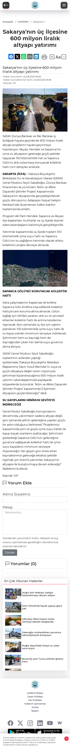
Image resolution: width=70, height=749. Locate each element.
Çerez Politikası (35, 696)
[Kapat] (67, 738)
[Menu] (64, 5)
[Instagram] (30, 723)
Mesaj (7, 507)
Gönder (10, 552)
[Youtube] (50, 723)
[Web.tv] (60, 723)
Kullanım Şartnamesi (35, 703)
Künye (35, 707)
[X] (20, 723)
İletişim (35, 711)
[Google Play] (21, 733)
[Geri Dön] (6, 5)
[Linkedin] (40, 723)
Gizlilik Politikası (35, 693)
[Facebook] (10, 723)
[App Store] (48, 733)
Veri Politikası (35, 700)
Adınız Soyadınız (16, 494)
